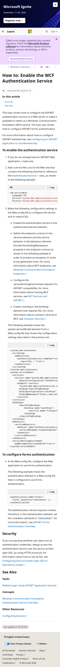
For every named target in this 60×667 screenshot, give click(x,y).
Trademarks (8, 663)
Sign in (54, 31)
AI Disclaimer (8, 650)
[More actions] (55, 67)
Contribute (7, 654)
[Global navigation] (3, 31)
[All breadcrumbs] (4, 67)
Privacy (19, 654)
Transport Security (34, 318)
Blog (41, 650)
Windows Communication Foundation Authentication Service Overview (21, 67)
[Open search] (47, 31)
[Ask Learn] (41, 67)
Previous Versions (27, 650)
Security (9, 101)
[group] (33, 197)
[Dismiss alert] (55, 4)
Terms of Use (38, 658)
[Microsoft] (30, 31)
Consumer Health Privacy (14, 658)
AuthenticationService (24, 175)
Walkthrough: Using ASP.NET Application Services (29, 585)
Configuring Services (13, 616)
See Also (9, 105)
